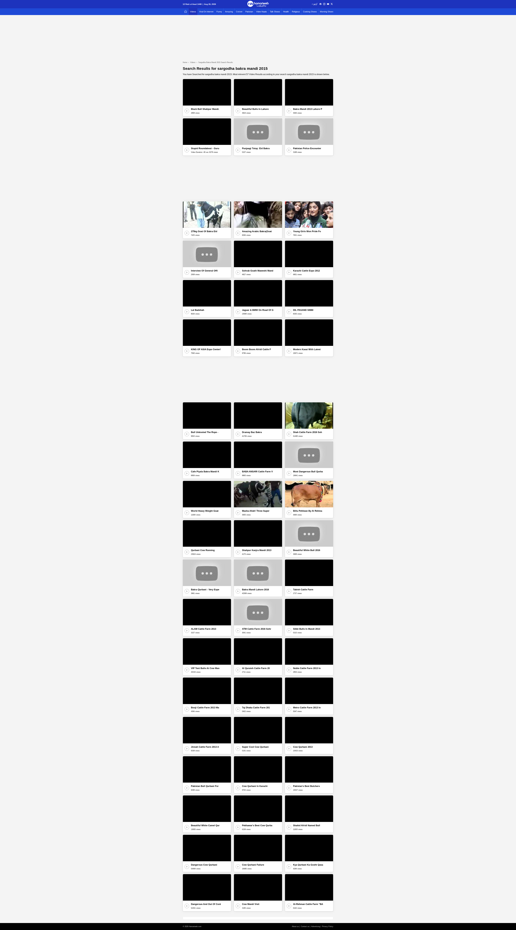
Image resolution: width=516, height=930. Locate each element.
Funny (219, 11)
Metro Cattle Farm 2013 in (307, 707)
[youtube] (328, 4)
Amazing (229, 11)
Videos (193, 11)
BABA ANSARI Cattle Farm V (257, 471)
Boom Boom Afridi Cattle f (256, 349)
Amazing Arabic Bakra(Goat (257, 231)
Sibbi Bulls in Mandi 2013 (306, 629)
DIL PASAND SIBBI (303, 310)
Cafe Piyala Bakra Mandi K (205, 471)
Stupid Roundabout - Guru (205, 148)
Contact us (305, 926)
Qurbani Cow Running (203, 550)
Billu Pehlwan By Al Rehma (307, 511)
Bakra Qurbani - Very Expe (205, 589)
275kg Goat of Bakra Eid (204, 231)
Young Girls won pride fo (307, 231)
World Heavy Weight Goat (204, 511)
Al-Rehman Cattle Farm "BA (308, 904)
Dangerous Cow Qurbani (204, 865)
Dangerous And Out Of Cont (206, 904)
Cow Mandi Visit (250, 904)
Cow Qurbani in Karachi (255, 786)
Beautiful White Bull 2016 (306, 550)
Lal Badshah (197, 310)
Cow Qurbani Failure (253, 865)
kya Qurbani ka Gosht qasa (308, 865)
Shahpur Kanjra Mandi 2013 (256, 550)
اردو (315, 4)
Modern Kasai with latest (307, 349)
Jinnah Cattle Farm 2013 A (205, 747)
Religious (296, 11)
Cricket (239, 11)
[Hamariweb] (258, 4)
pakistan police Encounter (307, 148)
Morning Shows (327, 11)
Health (286, 11)
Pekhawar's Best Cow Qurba (257, 825)
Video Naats (261, 11)
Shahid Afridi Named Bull (306, 825)
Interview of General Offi (204, 270)
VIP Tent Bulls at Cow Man (205, 668)
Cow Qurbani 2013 (303, 747)
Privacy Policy (327, 926)
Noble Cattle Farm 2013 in (307, 668)
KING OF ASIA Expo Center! (206, 349)
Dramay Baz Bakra (252, 432)
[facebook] (320, 4)
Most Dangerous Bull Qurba (308, 471)
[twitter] (331, 4)
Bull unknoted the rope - (204, 432)
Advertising (315, 926)
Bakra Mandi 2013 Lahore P (307, 109)
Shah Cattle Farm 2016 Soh (307, 432)
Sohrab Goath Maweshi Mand (257, 270)
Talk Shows (275, 11)
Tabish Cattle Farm (303, 589)
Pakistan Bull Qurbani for (205, 786)
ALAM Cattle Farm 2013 (203, 629)
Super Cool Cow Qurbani (255, 747)
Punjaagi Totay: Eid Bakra (256, 148)
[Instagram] (324, 4)
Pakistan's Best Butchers (306, 786)
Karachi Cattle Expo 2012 (306, 270)
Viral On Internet (206, 11)
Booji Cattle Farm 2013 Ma (205, 707)
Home (185, 62)
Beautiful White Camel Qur (205, 825)
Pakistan (249, 11)
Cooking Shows (310, 11)
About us (295, 926)
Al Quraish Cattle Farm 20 (256, 668)
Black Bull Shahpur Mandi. (205, 109)
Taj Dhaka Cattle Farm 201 (256, 707)
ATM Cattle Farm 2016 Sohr (256, 629)
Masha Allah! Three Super (255, 511)
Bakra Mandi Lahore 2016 (255, 589)
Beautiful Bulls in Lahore (255, 109)
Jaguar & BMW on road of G (257, 310)
